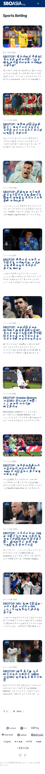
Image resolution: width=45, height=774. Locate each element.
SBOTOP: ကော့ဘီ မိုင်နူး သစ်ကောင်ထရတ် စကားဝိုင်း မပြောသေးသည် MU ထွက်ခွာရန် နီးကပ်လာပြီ (22, 675)
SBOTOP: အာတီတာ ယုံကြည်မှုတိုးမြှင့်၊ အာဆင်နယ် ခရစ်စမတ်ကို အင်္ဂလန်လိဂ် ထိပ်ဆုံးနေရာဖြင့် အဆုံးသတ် (22, 129)
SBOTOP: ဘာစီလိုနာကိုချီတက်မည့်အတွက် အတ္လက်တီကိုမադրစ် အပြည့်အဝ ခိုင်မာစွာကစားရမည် (21, 470)
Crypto (7, 741)
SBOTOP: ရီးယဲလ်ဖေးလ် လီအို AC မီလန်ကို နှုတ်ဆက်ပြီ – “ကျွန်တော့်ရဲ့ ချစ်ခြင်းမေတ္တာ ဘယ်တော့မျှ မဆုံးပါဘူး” (22, 61)
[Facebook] (25, 755)
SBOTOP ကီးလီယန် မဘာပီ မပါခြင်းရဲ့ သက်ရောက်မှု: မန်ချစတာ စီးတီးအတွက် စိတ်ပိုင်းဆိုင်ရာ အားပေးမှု (21, 264)
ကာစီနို (29, 741)
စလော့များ (38, 741)
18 (14, 711)
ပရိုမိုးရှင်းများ (22, 748)
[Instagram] (20, 755)
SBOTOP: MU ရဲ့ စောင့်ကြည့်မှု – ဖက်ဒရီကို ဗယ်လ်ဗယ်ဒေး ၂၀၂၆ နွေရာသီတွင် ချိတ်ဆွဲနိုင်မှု (22, 608)
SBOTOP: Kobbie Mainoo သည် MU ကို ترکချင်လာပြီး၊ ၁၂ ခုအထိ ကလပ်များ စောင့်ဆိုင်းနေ (20, 402)
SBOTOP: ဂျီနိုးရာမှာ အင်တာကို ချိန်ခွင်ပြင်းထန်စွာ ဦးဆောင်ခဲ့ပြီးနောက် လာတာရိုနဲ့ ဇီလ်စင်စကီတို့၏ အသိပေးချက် (22, 196)
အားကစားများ (18, 741)
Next (20, 711)
